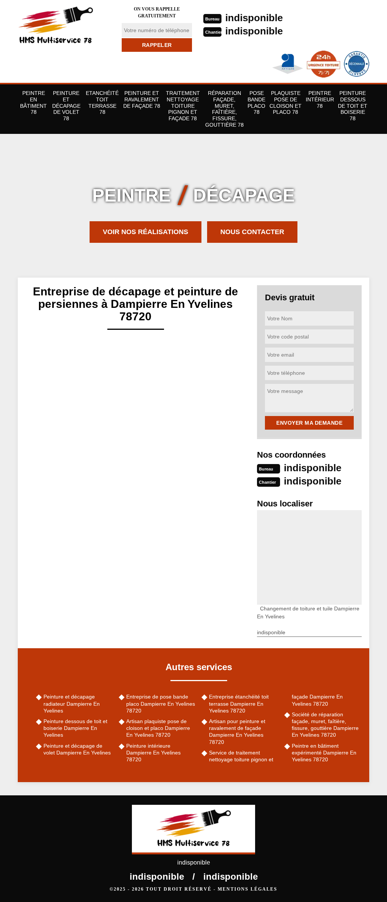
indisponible (254, 17)
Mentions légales (247, 889)
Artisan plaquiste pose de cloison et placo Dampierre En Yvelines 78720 (158, 728)
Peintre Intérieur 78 (320, 99)
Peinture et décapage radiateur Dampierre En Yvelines (71, 703)
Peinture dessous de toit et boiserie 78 (352, 105)
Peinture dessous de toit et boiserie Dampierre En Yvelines (75, 728)
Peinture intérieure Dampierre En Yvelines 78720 (153, 752)
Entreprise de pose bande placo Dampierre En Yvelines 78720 (160, 703)
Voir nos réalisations (145, 232)
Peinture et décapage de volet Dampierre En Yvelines (77, 749)
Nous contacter (252, 232)
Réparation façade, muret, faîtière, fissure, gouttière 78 (224, 109)
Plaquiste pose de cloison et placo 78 (285, 102)
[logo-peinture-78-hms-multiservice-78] (65, 24)
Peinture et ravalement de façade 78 (141, 99)
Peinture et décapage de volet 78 (66, 105)
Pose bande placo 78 (256, 102)
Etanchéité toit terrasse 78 (102, 102)
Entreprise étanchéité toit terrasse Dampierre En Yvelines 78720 (239, 703)
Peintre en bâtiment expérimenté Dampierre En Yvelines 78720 (324, 752)
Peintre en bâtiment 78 (33, 102)
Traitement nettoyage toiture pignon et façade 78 (183, 105)
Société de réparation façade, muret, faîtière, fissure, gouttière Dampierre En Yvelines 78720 (325, 724)
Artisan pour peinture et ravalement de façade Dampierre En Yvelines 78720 (237, 731)
